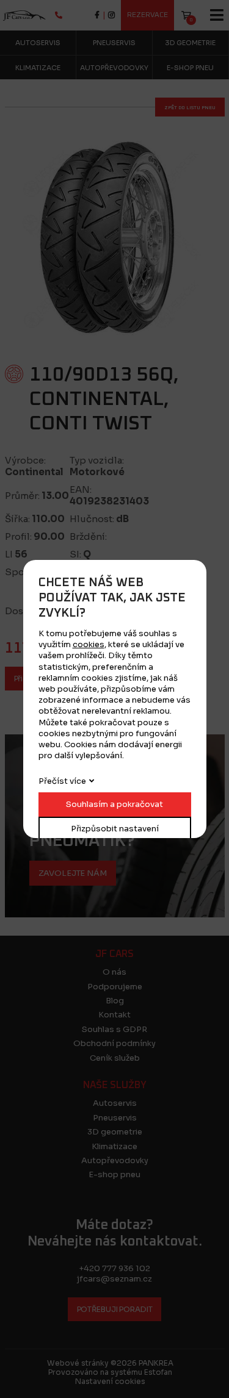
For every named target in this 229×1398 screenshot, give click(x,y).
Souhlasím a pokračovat (114, 804)
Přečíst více (62, 781)
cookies (88, 644)
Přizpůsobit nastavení (115, 828)
